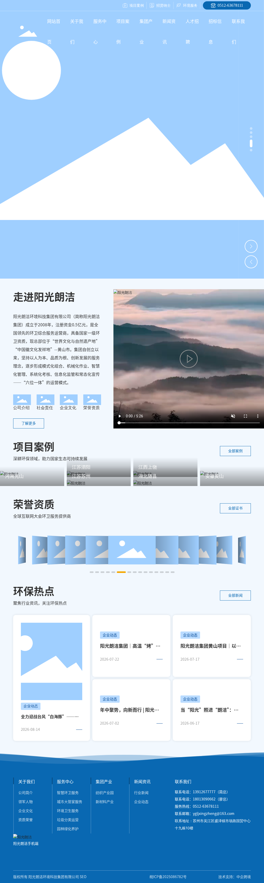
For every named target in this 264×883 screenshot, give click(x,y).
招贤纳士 (163, 5)
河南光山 (14, 476)
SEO (83, 877)
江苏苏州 (81, 476)
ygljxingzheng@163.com (213, 813)
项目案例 (136, 5)
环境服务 (190, 5)
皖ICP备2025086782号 (168, 877)
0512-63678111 (230, 5)
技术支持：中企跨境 (234, 877)
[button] (251, 128)
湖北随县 (147, 476)
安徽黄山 (214, 476)
